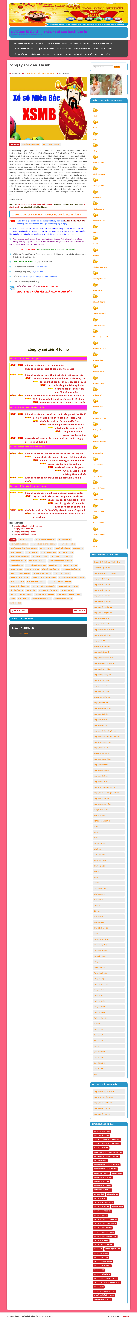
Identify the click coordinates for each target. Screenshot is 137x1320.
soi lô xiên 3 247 (31, 552)
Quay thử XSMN (98, 511)
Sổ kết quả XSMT (99, 186)
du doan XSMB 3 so (100, 1160)
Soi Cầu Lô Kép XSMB (101, 1257)
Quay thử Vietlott (99, 534)
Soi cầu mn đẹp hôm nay (23, 49)
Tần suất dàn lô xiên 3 (50, 569)
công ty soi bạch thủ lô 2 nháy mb (28, 526)
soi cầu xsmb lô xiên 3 (67, 544)
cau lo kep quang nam (102, 1131)
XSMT (110, 49)
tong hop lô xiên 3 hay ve (48, 590)
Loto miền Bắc (98, 465)
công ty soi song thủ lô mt (102, 742)
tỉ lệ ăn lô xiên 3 (16, 590)
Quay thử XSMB (98, 499)
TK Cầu (68, 54)
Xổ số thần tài (97, 290)
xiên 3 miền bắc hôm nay (63, 599)
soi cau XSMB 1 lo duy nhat (103, 1245)
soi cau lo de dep (100, 1198)
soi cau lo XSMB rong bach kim (105, 1236)
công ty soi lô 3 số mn (101, 765)
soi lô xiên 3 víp (55, 565)
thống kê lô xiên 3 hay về (19, 586)
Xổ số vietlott (97, 197)
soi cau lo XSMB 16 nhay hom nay (105, 1219)
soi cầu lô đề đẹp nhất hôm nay (105, 1278)
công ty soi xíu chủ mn (101, 798)
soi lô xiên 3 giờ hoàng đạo (61, 556)
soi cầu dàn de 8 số (101, 1253)
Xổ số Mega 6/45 (98, 209)
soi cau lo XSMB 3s (100, 1215)
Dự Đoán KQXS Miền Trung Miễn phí (106, 1164)
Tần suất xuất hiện (99, 441)
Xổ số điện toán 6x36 (100, 267)
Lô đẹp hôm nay (112, 1194)
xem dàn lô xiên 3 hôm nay (44, 594)
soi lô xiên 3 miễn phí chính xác (60, 561)
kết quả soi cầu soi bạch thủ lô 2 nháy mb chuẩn (50, 369)
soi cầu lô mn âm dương (103, 1261)
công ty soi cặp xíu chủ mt (102, 708)
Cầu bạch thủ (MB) (99, 302)
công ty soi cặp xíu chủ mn (102, 759)
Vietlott (47, 54)
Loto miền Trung (99, 488)
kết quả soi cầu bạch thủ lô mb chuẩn (44, 365)
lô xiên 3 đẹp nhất (25, 540)
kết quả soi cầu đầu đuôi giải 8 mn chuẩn (60, 460)
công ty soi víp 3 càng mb (102, 674)
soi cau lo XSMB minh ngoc (104, 1232)
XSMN (103, 49)
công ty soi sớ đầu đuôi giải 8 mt (105, 731)
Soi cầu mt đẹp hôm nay (102, 43)
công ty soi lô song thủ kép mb (104, 663)
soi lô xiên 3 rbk (16, 565)
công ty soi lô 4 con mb (101, 618)
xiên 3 (12, 599)
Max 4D (95, 244)
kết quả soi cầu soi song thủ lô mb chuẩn (46, 375)
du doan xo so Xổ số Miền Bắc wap (106, 1156)
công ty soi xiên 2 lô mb (101, 680)
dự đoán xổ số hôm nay (102, 1186)
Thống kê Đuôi (98, 406)
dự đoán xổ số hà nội (101, 1181)
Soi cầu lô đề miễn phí (102, 1274)
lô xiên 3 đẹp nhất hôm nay (42, 204)
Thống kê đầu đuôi (99, 348)
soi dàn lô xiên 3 (46, 548)
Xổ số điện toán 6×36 (101, 928)
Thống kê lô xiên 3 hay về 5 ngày (43, 586)
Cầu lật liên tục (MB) (99, 313)
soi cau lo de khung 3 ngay (103, 1202)
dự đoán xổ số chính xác (103, 1177)
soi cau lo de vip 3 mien (102, 1211)
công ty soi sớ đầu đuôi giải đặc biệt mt (107, 736)
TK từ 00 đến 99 (98, 453)
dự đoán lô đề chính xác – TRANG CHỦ (29, 43)
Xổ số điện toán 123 (99, 279)
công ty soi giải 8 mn (101, 776)
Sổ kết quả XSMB (98, 162)
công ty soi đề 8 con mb (102, 596)
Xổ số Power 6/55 (99, 220)
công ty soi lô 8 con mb (101, 624)
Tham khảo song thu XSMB (20, 573)
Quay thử (99, 54)
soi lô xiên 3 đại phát (40, 556)
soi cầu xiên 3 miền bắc (19, 544)
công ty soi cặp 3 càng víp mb (103, 579)
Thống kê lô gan (98, 360)
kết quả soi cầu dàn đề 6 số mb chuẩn (44, 395)
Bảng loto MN (98, 1035)
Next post (78, 611)
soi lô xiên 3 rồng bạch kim (36, 565)
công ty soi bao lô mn (101, 781)
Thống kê (78, 54)
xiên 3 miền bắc (23, 599)
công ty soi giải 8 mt (100, 719)
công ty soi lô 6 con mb (101, 652)
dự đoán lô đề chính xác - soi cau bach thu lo (39, 73)
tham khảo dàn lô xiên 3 (71, 569)
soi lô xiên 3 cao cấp (48, 552)
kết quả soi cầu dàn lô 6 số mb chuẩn (44, 414)
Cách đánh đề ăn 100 (101, 1148)
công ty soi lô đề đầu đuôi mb (104, 658)
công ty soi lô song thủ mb (25, 532)
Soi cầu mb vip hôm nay (80, 43)
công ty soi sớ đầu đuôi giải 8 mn (105, 787)
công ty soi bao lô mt (101, 703)
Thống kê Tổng (98, 430)
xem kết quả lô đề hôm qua (104, 1295)
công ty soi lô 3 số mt (101, 725)
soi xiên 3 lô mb (22, 204)
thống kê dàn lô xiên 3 (62, 573)
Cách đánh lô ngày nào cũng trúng (107, 1139)
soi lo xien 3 (78, 548)
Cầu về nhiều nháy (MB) (101, 337)
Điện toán (58, 54)
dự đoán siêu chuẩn (101, 1173)
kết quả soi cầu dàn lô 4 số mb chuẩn (66, 402)
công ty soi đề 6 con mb (102, 590)
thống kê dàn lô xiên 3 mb (19, 578)
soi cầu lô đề (99, 1270)
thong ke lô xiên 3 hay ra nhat (60, 582)
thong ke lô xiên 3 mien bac (68, 586)
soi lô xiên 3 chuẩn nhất (19, 556)
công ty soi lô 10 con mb (102, 641)
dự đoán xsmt (117, 1173)
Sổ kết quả (35, 54)
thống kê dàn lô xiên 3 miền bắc (44, 578)
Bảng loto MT (98, 1029)
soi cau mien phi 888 (101, 1240)
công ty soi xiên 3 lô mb (101, 686)
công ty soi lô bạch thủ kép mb (104, 629)
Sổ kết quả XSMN (99, 174)
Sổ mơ (108, 54)
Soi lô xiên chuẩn (70, 565)
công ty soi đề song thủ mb (103, 613)
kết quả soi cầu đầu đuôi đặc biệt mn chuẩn (66, 464)
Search (116, 67)
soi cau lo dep (117, 1207)
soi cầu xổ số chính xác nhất (104, 1291)
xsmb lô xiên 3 (15, 603)
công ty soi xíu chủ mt (101, 748)
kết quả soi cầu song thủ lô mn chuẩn (67, 457)
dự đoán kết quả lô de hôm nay (105, 1169)
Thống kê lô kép (98, 383)
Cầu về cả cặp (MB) (99, 325)
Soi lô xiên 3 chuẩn (66, 552)
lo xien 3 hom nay (64, 540)
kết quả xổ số (99, 1194)
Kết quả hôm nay (21, 54)
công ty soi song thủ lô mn (102, 804)
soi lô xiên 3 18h (16, 552)
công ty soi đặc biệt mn (101, 770)
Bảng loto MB (98, 1040)
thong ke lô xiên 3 (17, 582)
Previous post (20, 611)
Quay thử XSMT (98, 523)
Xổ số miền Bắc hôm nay (102, 1299)
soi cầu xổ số (99, 1287)
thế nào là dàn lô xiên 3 (42, 573)
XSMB (96, 49)
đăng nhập (23, 633)
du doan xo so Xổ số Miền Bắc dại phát (108, 1152)
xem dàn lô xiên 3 (67, 590)
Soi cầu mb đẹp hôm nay (57, 43)
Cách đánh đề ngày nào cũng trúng (107, 1143)
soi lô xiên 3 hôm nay (18, 561)
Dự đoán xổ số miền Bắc (102, 1190)
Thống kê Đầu (97, 395)
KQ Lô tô (88, 54)
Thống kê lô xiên (98, 372)
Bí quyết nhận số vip (45, 49)
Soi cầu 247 (98, 1249)
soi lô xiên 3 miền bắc (37, 561)
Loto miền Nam (98, 476)
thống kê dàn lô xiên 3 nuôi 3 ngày (71, 578)
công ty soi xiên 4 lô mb (101, 691)
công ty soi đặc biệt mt (101, 714)
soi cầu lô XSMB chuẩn (102, 1266)
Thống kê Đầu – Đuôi (100, 418)
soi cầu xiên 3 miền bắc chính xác (43, 544)
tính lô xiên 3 (31, 590)
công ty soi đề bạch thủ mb (103, 607)
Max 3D (95, 232)
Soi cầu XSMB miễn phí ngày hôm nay (23, 548)
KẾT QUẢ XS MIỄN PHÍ (82, 49)
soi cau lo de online (101, 1207)
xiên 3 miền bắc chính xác (41, 599)
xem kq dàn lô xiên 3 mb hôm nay (68, 594)
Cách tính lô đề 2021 (101, 1135)
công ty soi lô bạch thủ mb (25, 534)
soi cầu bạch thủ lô (112, 1249)
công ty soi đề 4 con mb (23, 529)
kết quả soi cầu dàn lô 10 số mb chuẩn (55, 438)
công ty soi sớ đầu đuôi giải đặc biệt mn (107, 793)
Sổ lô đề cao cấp (64, 49)
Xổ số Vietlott (98, 900)
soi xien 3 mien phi (32, 569)
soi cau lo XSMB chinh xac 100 (105, 1223)
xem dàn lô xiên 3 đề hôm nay (21, 594)
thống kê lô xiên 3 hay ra (36, 582)
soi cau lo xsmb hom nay (103, 1228)
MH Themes (126, 1316)
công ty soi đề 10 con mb (102, 601)
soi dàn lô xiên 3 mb (62, 548)
